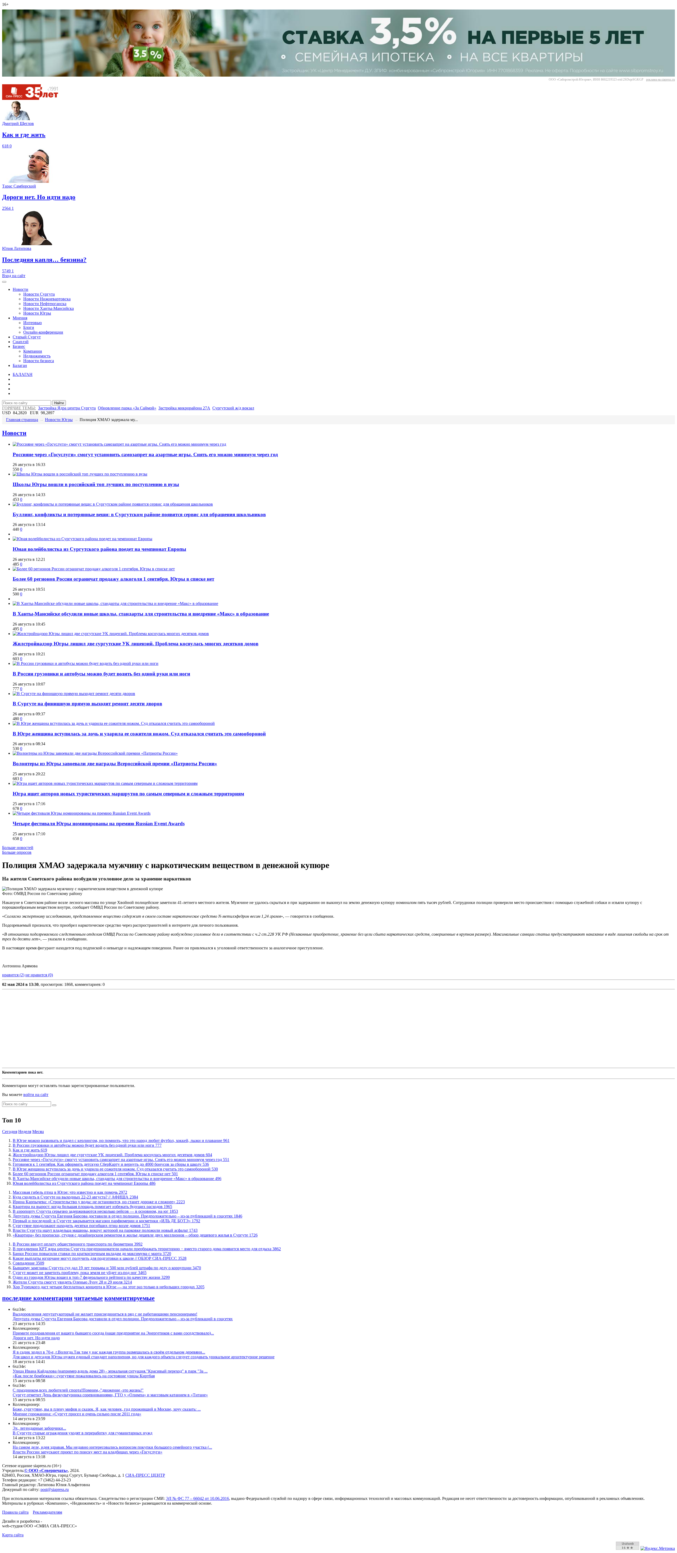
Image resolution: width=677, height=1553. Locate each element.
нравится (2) (13, 975)
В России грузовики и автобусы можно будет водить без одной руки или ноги (101, 674)
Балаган (20, 365)
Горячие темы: (19, 408)
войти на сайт (35, 1094)
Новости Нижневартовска (47, 299)
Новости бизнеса (38, 360)
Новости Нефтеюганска (44, 303)
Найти (59, 403)
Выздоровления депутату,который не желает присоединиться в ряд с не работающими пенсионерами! (105, 1314)
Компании (32, 351)
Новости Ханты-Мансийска (48, 308)
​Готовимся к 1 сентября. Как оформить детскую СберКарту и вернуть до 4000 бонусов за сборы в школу (111, 1164)
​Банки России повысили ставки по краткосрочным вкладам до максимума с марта (92, 1253)
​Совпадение (28, 1263)
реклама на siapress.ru (660, 79)
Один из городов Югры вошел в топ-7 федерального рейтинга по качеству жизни (91, 1277)
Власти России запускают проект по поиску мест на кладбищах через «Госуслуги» (87, 1452)
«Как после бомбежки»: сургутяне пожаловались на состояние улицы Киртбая (84, 1376)
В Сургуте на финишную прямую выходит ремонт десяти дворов (87, 703)
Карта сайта (13, 1535)
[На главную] (34, 98)
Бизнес (19, 346)
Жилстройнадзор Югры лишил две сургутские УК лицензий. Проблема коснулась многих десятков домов (135, 643)
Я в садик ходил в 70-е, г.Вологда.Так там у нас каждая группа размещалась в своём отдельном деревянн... (109, 1352)
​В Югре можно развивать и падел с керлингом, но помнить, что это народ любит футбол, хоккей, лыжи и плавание (121, 1140)
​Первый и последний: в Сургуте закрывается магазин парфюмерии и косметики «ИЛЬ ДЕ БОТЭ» (106, 1221)
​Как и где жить (30, 1150)
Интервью (32, 322)
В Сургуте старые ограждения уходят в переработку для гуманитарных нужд (82, 1433)
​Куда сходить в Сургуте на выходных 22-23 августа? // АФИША (75, 1197)
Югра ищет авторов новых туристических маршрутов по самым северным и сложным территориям (128, 793)
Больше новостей (17, 847)
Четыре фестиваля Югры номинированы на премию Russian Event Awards (99, 823)
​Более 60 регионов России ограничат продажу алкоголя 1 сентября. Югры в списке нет (113, 579)
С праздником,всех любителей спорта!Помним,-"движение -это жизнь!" (78, 1390)
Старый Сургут (27, 337)
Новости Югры (37, 313)
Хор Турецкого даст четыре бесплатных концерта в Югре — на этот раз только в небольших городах (108, 1287)
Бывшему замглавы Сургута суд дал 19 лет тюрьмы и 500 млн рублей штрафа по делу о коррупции (107, 1268)
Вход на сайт (13, 275)
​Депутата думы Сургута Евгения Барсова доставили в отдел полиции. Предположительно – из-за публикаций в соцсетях (127, 1216)
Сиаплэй (21, 341)
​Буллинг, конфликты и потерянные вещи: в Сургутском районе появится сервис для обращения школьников (139, 514)
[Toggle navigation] (4, 282)
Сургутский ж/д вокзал (233, 408)
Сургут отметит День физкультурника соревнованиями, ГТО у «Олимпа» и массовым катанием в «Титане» (110, 1395)
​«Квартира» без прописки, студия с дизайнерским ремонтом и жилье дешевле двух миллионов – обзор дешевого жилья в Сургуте (135, 1235)
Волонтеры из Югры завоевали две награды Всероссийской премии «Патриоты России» (115, 763)
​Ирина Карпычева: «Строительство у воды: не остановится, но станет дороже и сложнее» (99, 1202)
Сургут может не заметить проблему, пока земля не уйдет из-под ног (80, 1272)
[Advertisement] (160, 1029)
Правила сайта (15, 1512)
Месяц (38, 1131)
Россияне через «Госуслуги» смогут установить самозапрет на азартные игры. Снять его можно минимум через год (145, 454)
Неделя (24, 1131)
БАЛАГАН (23, 374)
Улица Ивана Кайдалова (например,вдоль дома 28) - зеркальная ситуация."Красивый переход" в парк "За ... (110, 1371)
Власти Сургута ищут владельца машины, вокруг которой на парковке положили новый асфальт (105, 1230)
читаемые (88, 1298)
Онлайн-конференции (43, 332)
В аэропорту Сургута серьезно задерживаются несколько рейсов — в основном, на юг (95, 1211)
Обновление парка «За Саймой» (127, 408)
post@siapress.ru (54, 1489)
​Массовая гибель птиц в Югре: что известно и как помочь (70, 1192)
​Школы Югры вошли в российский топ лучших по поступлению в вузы (96, 484)
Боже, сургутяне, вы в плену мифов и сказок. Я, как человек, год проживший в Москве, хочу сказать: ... (107, 1409)
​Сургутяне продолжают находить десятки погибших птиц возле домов (81, 1225)
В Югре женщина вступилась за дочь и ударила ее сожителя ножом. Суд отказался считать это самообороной (139, 733)
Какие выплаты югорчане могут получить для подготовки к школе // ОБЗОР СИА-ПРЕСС (99, 1258)
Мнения (20, 318)
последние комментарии (37, 1298)
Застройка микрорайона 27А (184, 408)
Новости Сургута (39, 294)
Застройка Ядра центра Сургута (67, 408)
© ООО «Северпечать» (46, 1470)
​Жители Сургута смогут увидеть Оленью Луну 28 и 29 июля (72, 1282)
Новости (20, 289)
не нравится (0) (39, 975)
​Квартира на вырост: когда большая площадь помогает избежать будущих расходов (92, 1206)
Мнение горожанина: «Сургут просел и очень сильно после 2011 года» (77, 1414)
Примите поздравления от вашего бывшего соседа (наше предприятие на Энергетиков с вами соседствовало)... (113, 1333)
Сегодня (9, 1131)
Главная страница (22, 419)
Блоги (28, 327)
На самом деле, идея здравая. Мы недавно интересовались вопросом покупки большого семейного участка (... (112, 1447)
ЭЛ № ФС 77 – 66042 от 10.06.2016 (197, 1498)
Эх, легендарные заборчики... (39, 1428)
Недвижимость (37, 356)
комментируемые (129, 1298)
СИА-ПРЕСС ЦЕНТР (145, 1475)
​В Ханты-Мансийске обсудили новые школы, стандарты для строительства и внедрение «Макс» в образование (141, 614)
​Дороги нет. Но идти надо (36, 1338)
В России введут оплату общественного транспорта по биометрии (78, 1244)
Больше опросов (16, 852)
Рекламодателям (47, 1512)
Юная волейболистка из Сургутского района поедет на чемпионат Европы (99, 549)
